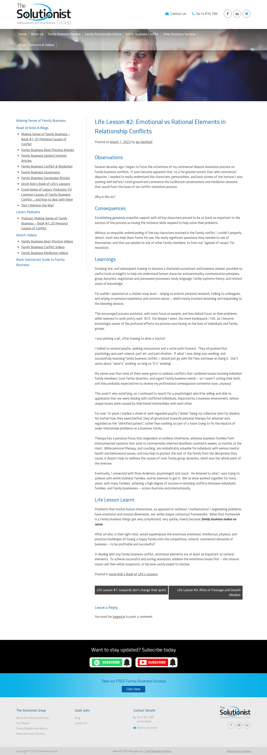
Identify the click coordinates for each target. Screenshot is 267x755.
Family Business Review (64, 34)
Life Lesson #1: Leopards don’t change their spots (131, 590)
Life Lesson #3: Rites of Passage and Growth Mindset (209, 592)
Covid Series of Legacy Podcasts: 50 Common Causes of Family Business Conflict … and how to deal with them (47, 194)
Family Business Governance (40, 172)
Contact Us (178, 13)
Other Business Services (179, 34)
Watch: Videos (26, 235)
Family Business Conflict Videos (43, 247)
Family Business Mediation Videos (44, 252)
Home (22, 34)
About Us (37, 34)
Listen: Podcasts (28, 212)
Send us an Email (147, 727)
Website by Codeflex (239, 751)
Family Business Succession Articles (45, 177)
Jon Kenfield (144, 141)
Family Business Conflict (142, 34)
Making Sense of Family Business (41, 120)
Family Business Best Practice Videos (47, 241)
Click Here (133, 689)
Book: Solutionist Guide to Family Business (40, 262)
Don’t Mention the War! (37, 205)
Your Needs (23, 723)
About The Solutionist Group (32, 718)
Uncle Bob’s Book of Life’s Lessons (133, 574)
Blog (77, 718)
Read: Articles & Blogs (32, 127)
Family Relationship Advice (103, 34)
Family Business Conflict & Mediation (47, 166)
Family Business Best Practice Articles (47, 149)
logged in (119, 616)
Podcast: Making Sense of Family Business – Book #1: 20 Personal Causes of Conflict (44, 223)
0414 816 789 (207, 13)
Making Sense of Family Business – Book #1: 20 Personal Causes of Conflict (45, 139)
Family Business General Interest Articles (44, 158)
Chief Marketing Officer (158, 751)
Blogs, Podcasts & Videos (36, 44)
